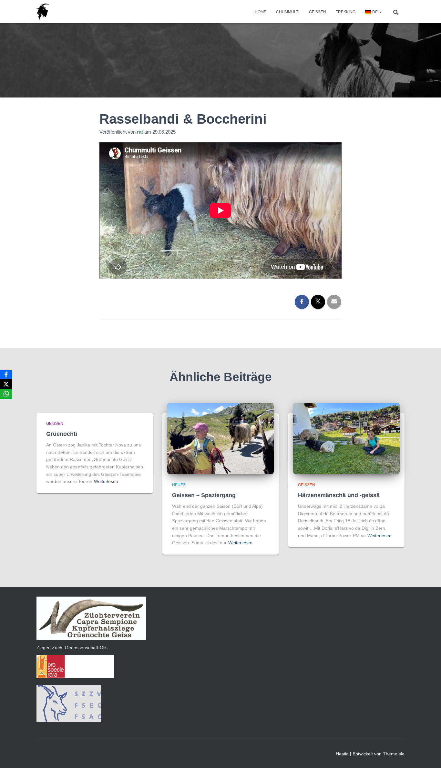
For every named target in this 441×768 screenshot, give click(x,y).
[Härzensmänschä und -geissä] (346, 437)
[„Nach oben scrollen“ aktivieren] (428, 755)
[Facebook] (6, 374)
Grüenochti (61, 434)
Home (260, 12)
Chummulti (287, 12)
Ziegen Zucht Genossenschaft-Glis (72, 647)
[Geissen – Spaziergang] (220, 437)
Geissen (317, 12)
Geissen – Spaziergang (204, 495)
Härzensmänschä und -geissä (339, 495)
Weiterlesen (106, 481)
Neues (179, 485)
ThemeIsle (394, 753)
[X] (6, 384)
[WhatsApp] (6, 394)
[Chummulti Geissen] (43, 12)
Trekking (345, 12)
